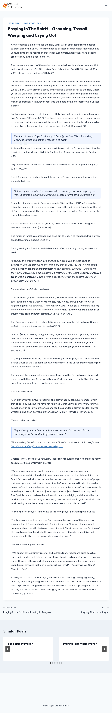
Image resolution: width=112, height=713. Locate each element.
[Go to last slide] (7, 649)
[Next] (104, 649)
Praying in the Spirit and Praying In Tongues (27, 610)
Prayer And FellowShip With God (24, 23)
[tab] (50, 663)
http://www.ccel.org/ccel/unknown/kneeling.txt (37, 446)
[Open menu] (106, 5)
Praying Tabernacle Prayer (80, 643)
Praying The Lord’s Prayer (95, 610)
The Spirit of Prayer (20, 643)
